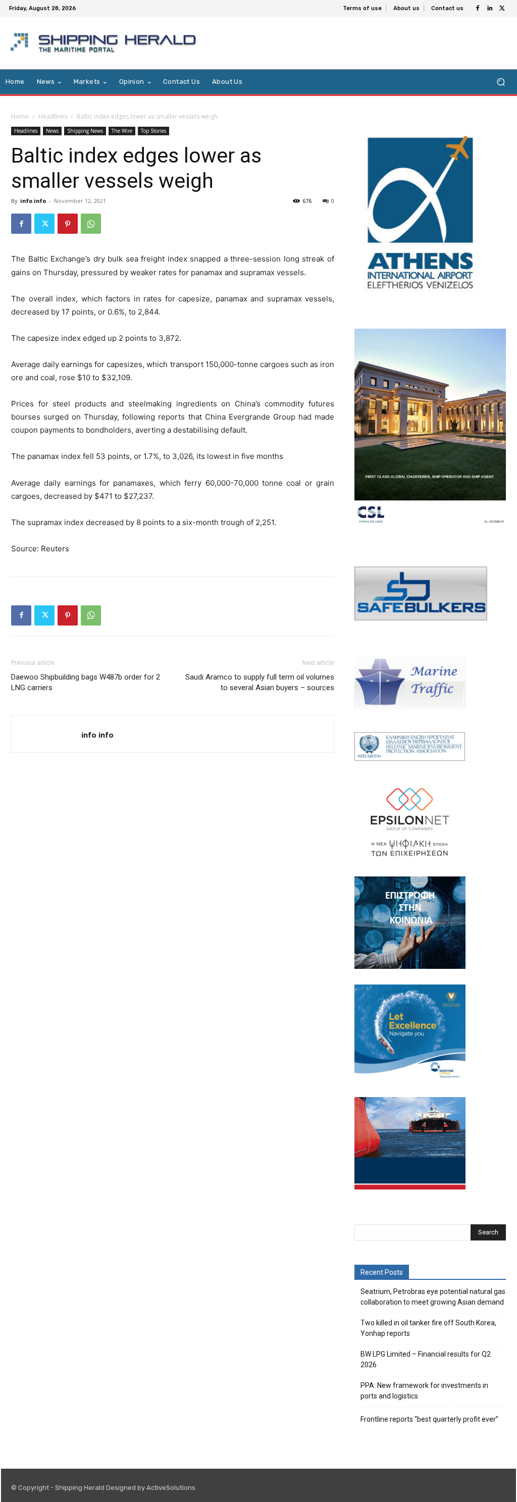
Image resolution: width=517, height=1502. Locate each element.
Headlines (52, 116)
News (52, 130)
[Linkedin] (490, 9)
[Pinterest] (68, 224)
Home (20, 116)
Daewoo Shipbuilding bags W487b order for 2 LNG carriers (85, 682)
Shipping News (85, 130)
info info (33, 200)
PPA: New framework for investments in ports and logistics (424, 1390)
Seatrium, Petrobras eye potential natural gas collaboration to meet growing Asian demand (432, 1296)
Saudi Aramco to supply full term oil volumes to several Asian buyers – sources (259, 682)
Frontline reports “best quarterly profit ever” (429, 1419)
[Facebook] (478, 9)
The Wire (122, 130)
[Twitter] (502, 9)
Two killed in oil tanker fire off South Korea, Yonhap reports (428, 1328)
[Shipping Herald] (105, 43)
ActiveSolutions (170, 1487)
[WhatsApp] (91, 224)
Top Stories (153, 130)
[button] (500, 82)
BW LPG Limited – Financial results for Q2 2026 (425, 1359)
